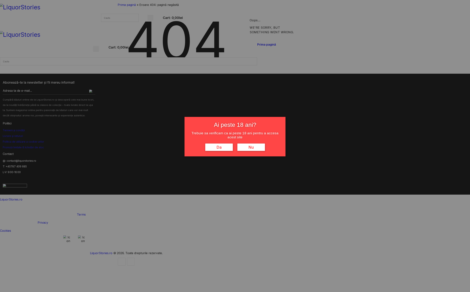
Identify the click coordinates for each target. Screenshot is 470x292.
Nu (251, 147)
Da (219, 147)
